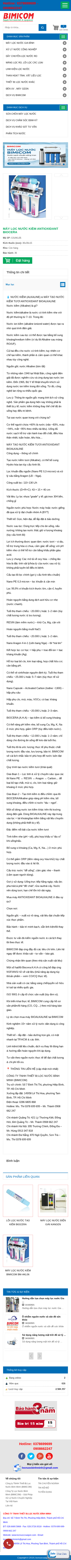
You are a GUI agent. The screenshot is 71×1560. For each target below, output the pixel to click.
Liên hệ (9, 1505)
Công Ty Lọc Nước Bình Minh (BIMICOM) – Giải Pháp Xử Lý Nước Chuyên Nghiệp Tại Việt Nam (19, 1496)
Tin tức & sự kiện (48, 1478)
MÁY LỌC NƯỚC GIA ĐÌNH (20, 43)
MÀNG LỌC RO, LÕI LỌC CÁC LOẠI (24, 62)
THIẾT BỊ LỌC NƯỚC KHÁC (20, 82)
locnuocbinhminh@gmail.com (40, 1467)
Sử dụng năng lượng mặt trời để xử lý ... (44, 1335)
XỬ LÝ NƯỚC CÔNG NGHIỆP (21, 49)
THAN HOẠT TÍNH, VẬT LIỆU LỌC (23, 75)
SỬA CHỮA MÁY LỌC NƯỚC (21, 114)
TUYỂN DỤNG (45, 1492)
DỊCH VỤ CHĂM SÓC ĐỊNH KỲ (22, 120)
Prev (61, 175)
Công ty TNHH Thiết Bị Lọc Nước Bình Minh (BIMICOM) (19, 1485)
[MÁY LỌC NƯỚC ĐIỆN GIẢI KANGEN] (53, 1199)
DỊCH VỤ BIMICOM (16, 95)
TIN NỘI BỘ (43, 1488)
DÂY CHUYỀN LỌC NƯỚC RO (21, 56)
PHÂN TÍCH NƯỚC (16, 133)
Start (64, 171)
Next (61, 218)
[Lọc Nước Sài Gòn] (35, 17)
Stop (66, 171)
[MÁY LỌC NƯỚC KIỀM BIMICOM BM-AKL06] (18, 1249)
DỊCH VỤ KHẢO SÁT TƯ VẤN (21, 127)
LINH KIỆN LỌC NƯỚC (18, 69)
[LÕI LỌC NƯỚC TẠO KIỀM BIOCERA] (18, 1199)
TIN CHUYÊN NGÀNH (48, 1483)
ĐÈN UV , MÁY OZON (17, 88)
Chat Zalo (61, 1554)
